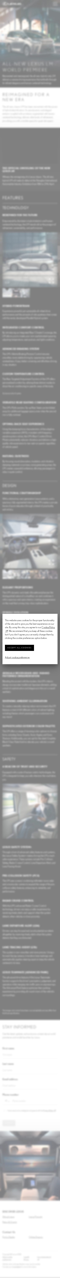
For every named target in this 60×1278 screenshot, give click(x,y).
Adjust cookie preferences (17, 657)
